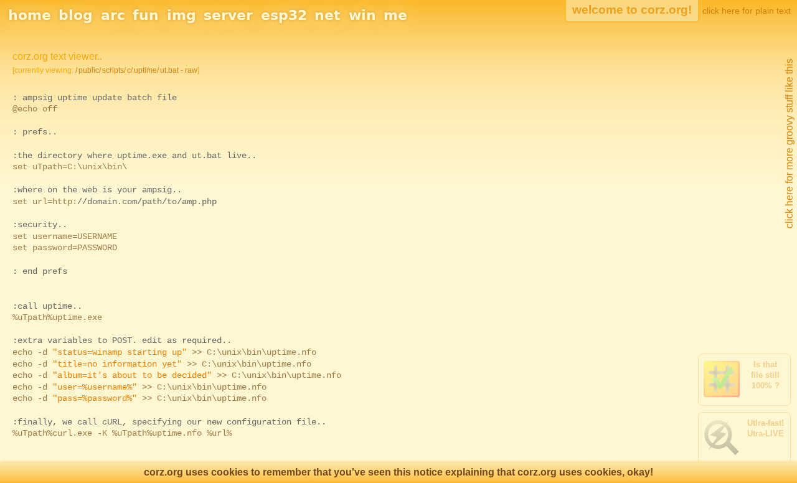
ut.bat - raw (178, 70)
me (395, 15)
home (29, 15)
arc (113, 15)
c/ (130, 70)
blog (76, 15)
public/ (89, 70)
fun (146, 15)
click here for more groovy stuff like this (789, 143)
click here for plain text (746, 11)
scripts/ (114, 70)
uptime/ (146, 70)
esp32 (284, 15)
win (362, 15)
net (327, 15)
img (181, 15)
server (228, 15)
